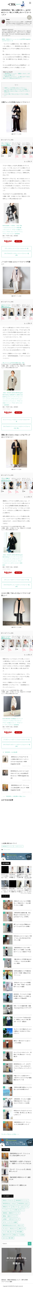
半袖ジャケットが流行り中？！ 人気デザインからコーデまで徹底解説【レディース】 (22, 1077)
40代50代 (4, 846)
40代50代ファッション (22, 1200)
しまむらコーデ (24, 1206)
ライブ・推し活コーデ (9, 1231)
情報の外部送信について (13, 1279)
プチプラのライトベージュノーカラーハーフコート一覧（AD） (16, 427)
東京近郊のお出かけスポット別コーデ (13, 1225)
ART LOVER (25, 1279)
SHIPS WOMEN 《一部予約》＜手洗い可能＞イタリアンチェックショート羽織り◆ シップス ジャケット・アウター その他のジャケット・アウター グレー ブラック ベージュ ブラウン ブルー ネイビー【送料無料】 (13, 229)
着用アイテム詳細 (17, 134)
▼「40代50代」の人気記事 (10, 752)
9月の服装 (19, 1231)
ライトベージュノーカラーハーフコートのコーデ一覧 (16, 420)
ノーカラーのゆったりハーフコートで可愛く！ (16, 89)
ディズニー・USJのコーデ (10, 1228)
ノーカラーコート (18, 846)
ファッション (6, 849)
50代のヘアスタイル (8, 1200)
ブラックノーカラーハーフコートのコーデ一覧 (16, 579)
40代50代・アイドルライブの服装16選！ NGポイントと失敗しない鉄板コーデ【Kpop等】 (22, 996)
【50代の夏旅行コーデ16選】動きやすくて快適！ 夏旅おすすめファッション (22, 973)
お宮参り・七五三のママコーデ (11, 1219)
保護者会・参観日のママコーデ (11, 1213)
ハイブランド (6, 1209)
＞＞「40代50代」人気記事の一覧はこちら (14, 796)
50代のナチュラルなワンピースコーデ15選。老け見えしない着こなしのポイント (23, 1112)
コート (10, 846)
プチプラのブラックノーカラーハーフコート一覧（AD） (16, 585)
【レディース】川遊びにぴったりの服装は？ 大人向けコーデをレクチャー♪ (22, 1031)
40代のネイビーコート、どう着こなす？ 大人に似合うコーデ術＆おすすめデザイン (16, 77)
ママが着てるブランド (18, 1209)
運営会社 (3, 1279)
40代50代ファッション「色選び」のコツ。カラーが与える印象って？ (16, 74)
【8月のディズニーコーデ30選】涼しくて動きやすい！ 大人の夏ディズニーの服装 (22, 903)
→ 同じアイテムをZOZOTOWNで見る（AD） (13, 363)
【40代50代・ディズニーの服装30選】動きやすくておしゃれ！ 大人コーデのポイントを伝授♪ (22, 1101)
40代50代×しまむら (23, 1203)
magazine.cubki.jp (26, 766)
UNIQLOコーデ (6, 1206)
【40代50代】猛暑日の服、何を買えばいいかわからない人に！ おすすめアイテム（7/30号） (22, 914)
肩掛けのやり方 (7, 1234)
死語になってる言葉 (18, 1234)
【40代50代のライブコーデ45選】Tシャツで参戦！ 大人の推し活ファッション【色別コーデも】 (22, 949)
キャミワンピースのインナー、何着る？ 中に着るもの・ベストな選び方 (22, 1054)
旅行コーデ (22, 1228)
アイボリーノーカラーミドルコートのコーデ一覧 (16, 739)
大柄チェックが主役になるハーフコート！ (15, 88)
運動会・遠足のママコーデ (10, 1216)
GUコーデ (15, 1206)
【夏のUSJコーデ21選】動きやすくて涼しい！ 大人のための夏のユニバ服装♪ (22, 961)
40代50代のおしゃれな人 (9, 1203)
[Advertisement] (16, 822)
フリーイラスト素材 (6, 1281)
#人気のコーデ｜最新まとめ (17, 1185)
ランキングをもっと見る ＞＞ (10, 1134)
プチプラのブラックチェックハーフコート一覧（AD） (16, 254)
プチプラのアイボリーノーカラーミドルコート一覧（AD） (16, 745)
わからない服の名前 (8, 1238)
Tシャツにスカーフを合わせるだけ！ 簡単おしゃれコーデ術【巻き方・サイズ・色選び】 (22, 1019)
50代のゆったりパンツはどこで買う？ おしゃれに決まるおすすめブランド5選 (23, 938)
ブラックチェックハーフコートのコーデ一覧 (16, 248)
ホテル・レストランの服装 (10, 1222)
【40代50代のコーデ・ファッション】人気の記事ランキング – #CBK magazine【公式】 (20, 788)
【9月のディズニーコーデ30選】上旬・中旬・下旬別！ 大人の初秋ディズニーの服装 (22, 984)
